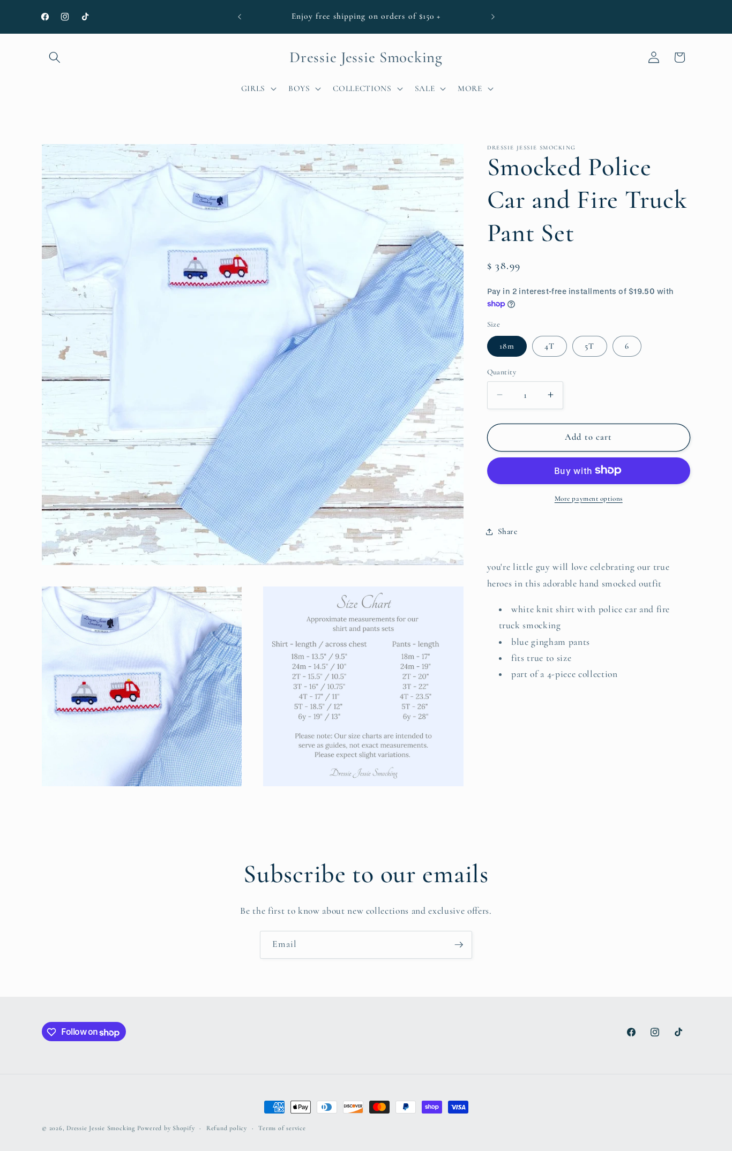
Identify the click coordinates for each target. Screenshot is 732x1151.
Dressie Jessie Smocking (100, 1128)
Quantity (502, 371)
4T (549, 345)
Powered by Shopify (166, 1128)
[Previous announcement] (239, 16)
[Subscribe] (459, 945)
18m (506, 345)
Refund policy (226, 1128)
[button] (55, 57)
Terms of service (281, 1128)
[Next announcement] (493, 16)
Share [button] (508, 531)
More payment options (589, 498)
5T (589, 345)
